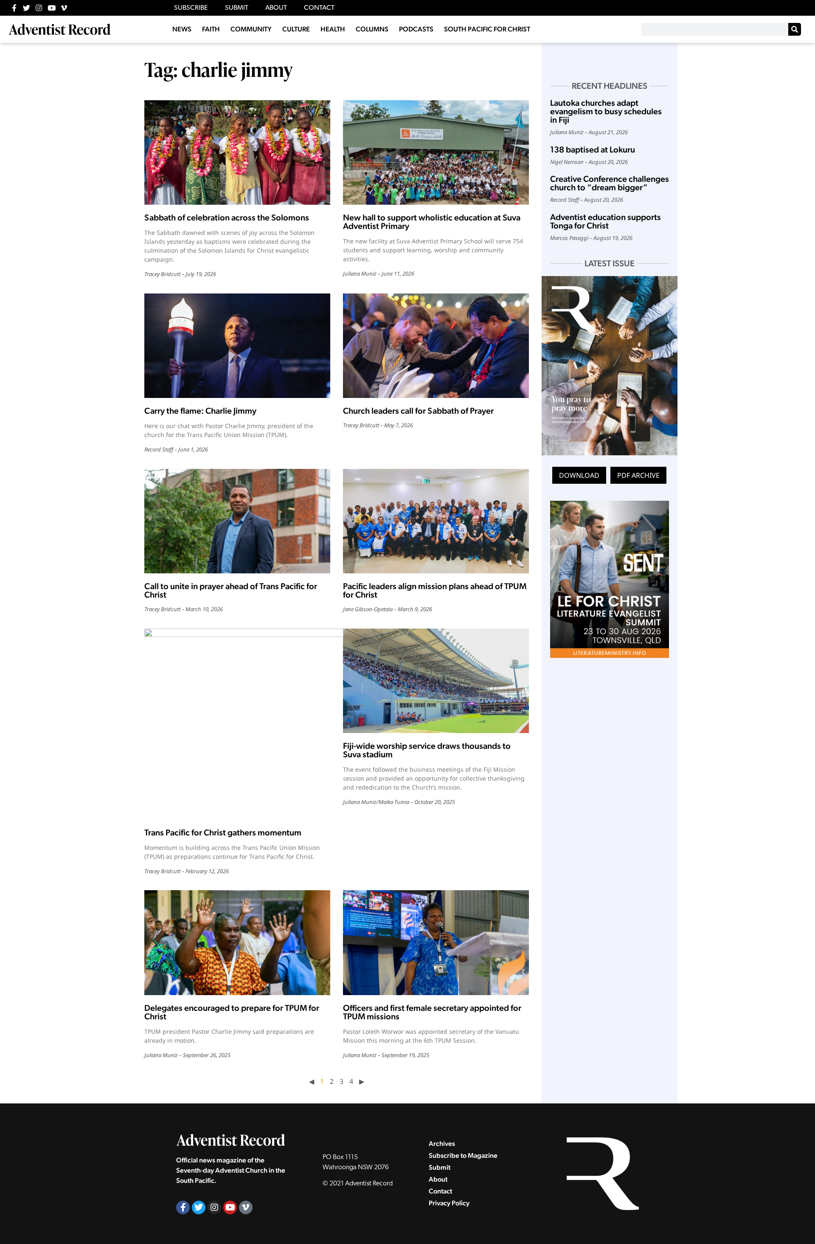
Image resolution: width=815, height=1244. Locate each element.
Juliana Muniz (360, 273)
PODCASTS (416, 29)
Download (579, 475)
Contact (440, 1191)
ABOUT (276, 8)
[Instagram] (39, 8)
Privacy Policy (449, 1203)
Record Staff (158, 449)
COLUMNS (372, 29)
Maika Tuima (394, 802)
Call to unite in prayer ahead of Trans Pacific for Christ (230, 590)
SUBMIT (236, 8)
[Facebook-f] (14, 8)
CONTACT (319, 8)
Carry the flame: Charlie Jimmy (200, 411)
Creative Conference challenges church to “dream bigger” (609, 183)
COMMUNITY (251, 29)
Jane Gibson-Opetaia (368, 609)
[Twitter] (26, 8)
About (438, 1179)
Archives (442, 1144)
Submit (439, 1167)
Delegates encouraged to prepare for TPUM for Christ (231, 1012)
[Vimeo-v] (64, 8)
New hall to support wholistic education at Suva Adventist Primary (431, 221)
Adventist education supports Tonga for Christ (605, 221)
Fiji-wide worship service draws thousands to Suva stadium (427, 750)
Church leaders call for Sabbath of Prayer (418, 411)
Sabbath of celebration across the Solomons (226, 217)
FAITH (211, 29)
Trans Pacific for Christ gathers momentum (222, 832)
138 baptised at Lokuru (592, 149)
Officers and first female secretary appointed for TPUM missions (432, 1012)
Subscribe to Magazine (463, 1155)
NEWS (181, 29)
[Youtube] (51, 8)
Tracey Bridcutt (162, 274)
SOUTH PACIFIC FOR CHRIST (487, 29)
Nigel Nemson (567, 162)
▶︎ (361, 1081)
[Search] (794, 29)
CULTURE (296, 29)
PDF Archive (638, 475)
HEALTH (332, 29)
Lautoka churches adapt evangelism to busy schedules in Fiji (606, 111)
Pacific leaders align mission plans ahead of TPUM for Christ (434, 590)
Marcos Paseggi (569, 238)
